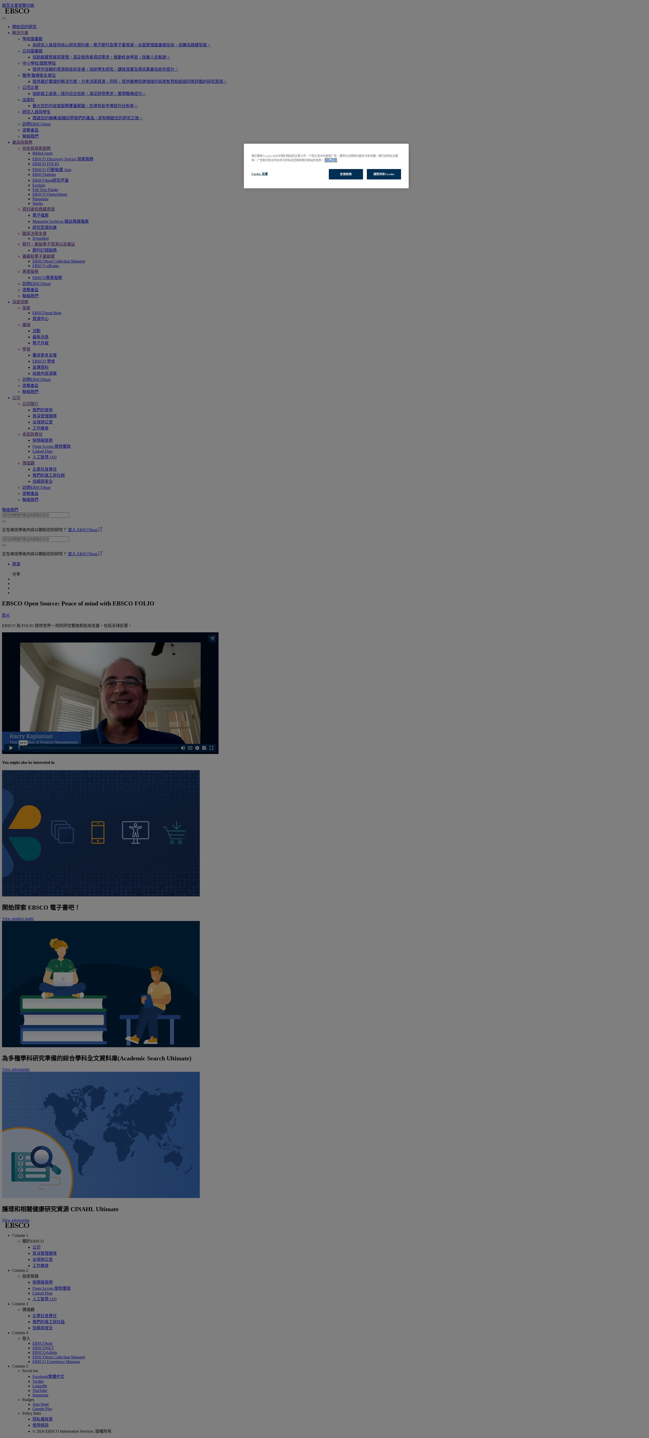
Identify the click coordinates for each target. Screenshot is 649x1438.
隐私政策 (330, 160)
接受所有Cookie (384, 174)
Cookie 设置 (259, 173)
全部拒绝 (346, 174)
